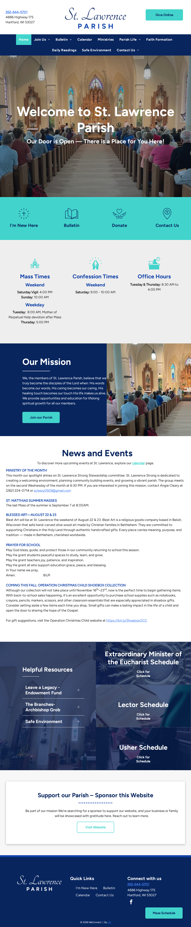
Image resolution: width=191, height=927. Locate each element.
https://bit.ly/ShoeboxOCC (126, 620)
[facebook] (131, 902)
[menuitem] (23, 39)
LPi (109, 922)
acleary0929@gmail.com (52, 490)
